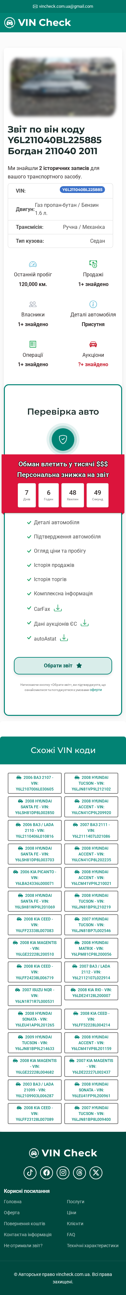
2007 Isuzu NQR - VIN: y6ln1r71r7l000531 (34, 996)
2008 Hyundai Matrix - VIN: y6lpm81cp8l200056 (91, 948)
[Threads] (79, 1172)
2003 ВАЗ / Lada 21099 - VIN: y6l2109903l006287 (35, 1090)
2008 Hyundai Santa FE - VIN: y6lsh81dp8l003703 (34, 854)
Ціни (71, 1212)
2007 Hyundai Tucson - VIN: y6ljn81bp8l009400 (91, 1114)
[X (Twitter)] (95, 1172)
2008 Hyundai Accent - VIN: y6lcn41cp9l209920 (91, 807)
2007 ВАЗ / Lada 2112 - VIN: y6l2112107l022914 (91, 972)
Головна (13, 1201)
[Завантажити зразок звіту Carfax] (57, 609)
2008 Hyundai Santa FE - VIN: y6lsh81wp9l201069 (35, 901)
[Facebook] (46, 1172)
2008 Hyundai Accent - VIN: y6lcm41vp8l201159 (91, 1043)
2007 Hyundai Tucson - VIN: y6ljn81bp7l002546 (91, 925)
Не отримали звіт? (23, 1245)
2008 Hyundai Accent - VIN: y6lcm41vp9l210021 (91, 878)
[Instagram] (63, 1172)
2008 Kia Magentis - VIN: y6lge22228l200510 (36, 948)
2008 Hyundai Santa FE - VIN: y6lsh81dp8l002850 (34, 807)
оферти (96, 690)
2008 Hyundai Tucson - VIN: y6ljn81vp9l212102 (91, 783)
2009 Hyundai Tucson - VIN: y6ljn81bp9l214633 (34, 1043)
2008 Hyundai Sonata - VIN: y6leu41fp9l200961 (91, 1090)
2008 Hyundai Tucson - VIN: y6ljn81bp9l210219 (91, 901)
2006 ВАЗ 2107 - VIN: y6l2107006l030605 (35, 783)
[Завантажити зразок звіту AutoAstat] (63, 639)
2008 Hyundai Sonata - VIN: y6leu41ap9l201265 (35, 1019)
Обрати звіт (59, 666)
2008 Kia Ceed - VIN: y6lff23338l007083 (35, 925)
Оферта (12, 1212)
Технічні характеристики (93, 1245)
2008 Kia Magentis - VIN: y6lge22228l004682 (36, 1066)
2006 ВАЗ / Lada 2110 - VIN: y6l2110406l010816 (35, 831)
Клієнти (75, 1223)
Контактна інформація (28, 1234)
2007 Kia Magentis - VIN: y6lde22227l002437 (92, 1066)
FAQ (71, 1234)
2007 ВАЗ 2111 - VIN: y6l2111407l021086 (91, 831)
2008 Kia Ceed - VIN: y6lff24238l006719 (35, 972)
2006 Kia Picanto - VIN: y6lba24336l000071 (36, 878)
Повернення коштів (24, 1223)
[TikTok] (30, 1172)
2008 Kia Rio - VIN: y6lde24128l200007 (92, 993)
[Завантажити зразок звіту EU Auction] (83, 624)
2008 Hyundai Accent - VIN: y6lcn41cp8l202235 (91, 854)
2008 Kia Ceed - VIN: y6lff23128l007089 (35, 1114)
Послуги (75, 1201)
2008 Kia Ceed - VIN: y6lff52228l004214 (91, 1019)
